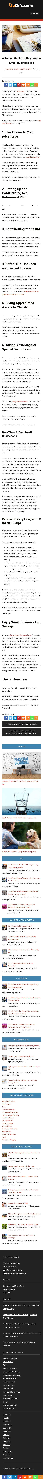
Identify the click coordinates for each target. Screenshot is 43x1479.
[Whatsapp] (32, 85)
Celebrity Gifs (7, 1451)
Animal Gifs (7, 1455)
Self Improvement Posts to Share (14, 1273)
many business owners (20, 402)
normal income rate (32, 157)
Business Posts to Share (23, 69)
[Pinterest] (19, 85)
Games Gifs (7, 1431)
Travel (4, 1137)
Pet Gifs (6, 1418)
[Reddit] (23, 85)
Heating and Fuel (7, 1121)
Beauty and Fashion (8, 1101)
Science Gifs (7, 1428)
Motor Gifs (6, 1441)
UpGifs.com (9, 69)
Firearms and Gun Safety (10, 1112)
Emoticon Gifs (8, 1458)
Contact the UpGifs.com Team (13, 1286)
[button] (34, 13)
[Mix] (28, 85)
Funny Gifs (6, 1415)
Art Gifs (5, 1448)
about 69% (20, 91)
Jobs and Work (7, 1126)
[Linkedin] (15, 85)
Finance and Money (8, 1110)
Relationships (6, 1131)
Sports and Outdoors (9, 1134)
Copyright (6, 1293)
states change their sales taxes (20, 635)
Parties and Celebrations (10, 1129)
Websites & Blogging (9, 1140)
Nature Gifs (7, 1438)
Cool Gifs (6, 1435)
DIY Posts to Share (9, 1267)
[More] (36, 85)
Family (4, 1107)
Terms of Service (9, 1289)
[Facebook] (6, 85)
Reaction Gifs (7, 1425)
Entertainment (6, 1104)
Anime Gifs (6, 1445)
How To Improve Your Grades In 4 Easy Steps (22, 724)
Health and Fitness (8, 1118)
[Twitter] (10, 85)
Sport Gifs (6, 1421)
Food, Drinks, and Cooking (10, 1115)
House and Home (7, 1123)
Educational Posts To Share (12, 1270)
